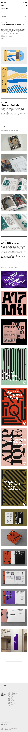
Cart (23, 2)
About (2, 692)
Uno (9, 705)
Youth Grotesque (12, 693)
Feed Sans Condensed (13, 691)
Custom (10, 702)
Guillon (8, 267)
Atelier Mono (11, 703)
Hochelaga (10, 696)
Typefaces (3, 689)
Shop (2, 690)
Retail (10, 689)
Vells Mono (11, 699)
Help (2, 693)
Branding (3, 267)
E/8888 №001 (11, 694)
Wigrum (13, 42)
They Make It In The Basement (6, 36)
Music (6, 42)
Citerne (10, 695)
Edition (6, 130)
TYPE (4, 2)
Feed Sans (10, 692)
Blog (2, 8)
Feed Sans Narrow (12, 690)
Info (2, 691)
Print (10, 42)
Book (2, 130)
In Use (3, 42)
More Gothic (11, 700)
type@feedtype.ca (5, 722)
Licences (3, 694)
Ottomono (10, 704)
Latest (7, 8)
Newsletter (4, 709)
